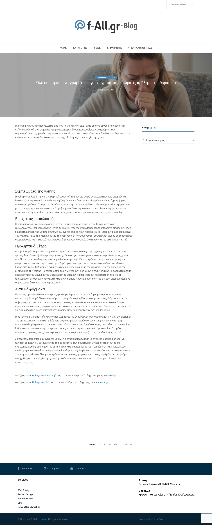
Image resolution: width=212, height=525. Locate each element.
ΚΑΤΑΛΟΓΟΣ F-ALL (142, 48)
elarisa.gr (103, 382)
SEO (20, 502)
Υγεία (113, 77)
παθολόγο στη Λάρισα (41, 382)
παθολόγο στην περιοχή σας (45, 375)
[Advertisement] (73, 164)
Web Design (24, 490)
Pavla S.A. (157, 519)
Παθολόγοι (101, 77)
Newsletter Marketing (29, 507)
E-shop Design (25, 494)
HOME (63, 48)
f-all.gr (112, 375)
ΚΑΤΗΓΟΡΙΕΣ (80, 48)
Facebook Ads (25, 498)
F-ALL (97, 48)
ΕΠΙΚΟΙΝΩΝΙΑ (114, 48)
